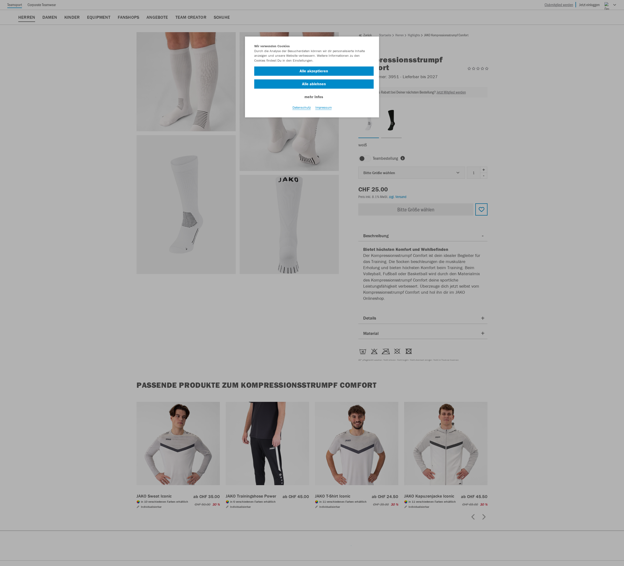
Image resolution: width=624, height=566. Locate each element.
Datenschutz (301, 107)
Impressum (323, 107)
